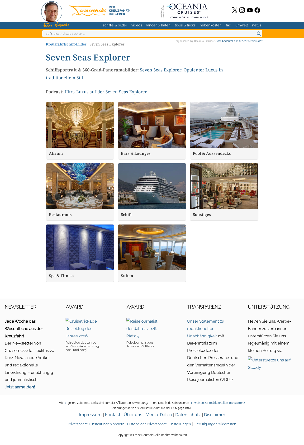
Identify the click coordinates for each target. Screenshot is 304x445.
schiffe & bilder (115, 25)
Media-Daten (159, 414)
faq (228, 25)
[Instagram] (242, 10)
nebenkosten (211, 25)
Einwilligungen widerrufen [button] (215, 424)
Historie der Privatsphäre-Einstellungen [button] (159, 424)
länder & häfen (158, 25)
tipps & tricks (185, 25)
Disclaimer (214, 414)
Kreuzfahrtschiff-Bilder (66, 44)
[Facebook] (257, 10)
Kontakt (112, 414)
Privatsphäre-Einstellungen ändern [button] (96, 424)
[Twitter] (235, 10)
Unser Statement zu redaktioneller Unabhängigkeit (205, 328)
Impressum (90, 414)
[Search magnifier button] (259, 33)
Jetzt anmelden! (20, 387)
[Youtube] (250, 10)
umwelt (241, 25)
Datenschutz (188, 414)
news (256, 25)
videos (136, 25)
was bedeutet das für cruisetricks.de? (239, 41)
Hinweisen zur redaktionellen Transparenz (217, 403)
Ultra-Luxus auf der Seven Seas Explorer (106, 92)
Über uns (133, 414)
